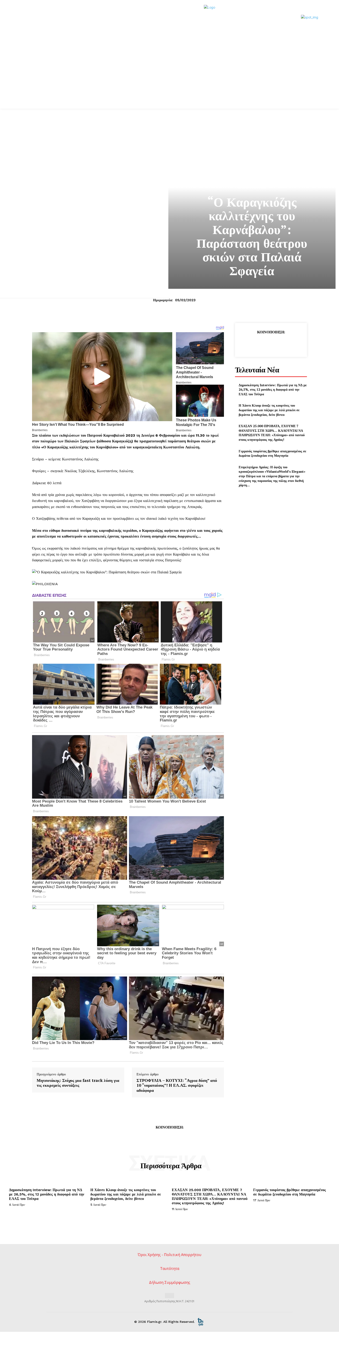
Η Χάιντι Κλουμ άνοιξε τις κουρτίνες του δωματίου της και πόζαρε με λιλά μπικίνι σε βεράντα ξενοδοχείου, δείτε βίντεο (269, 410)
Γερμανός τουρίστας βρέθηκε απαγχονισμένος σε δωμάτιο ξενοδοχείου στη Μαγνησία (272, 453)
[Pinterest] (270, 343)
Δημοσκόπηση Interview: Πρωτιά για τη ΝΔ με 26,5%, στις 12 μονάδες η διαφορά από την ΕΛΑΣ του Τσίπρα (273, 389)
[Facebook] (249, 343)
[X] (260, 343)
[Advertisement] (169, 74)
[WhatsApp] (281, 343)
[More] (292, 343)
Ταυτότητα (169, 1268)
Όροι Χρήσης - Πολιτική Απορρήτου (169, 1254)
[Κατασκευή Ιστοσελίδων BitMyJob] (200, 1322)
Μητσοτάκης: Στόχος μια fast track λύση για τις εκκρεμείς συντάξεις (78, 1083)
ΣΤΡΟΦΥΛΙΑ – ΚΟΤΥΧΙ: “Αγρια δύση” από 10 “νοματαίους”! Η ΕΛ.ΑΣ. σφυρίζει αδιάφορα (177, 1085)
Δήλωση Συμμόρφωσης (169, 1282)
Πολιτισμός (252, 187)
